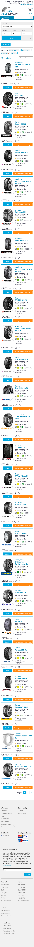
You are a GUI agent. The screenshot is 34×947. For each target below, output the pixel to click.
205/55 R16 (22, 884)
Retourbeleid (5, 821)
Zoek (11, 38)
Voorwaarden (5, 819)
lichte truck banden (9, 931)
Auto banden (7, 925)
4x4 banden (7, 928)
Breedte (4, 30)
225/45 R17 (22, 887)
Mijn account (29, 4)
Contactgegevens (6, 813)
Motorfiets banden (9, 933)
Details (7, 87)
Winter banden (5, 913)
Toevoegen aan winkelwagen (23, 87)
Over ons (4, 810)
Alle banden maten (23, 901)
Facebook (5, 835)
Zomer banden (14, 50)
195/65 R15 (21, 892)
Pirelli (3, 898)
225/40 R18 (22, 890)
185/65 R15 (21, 898)
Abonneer (28, 874)
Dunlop (3, 890)
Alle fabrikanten (6, 901)
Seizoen (4, 24)
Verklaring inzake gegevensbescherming (8, 825)
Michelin (3, 895)
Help (16, 4)
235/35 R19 (21, 895)
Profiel (14, 30)
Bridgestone (5, 884)
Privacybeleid (7, 865)
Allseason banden (6, 916)
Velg (23, 30)
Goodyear (4, 892)
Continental (4, 887)
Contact (21, 4)
